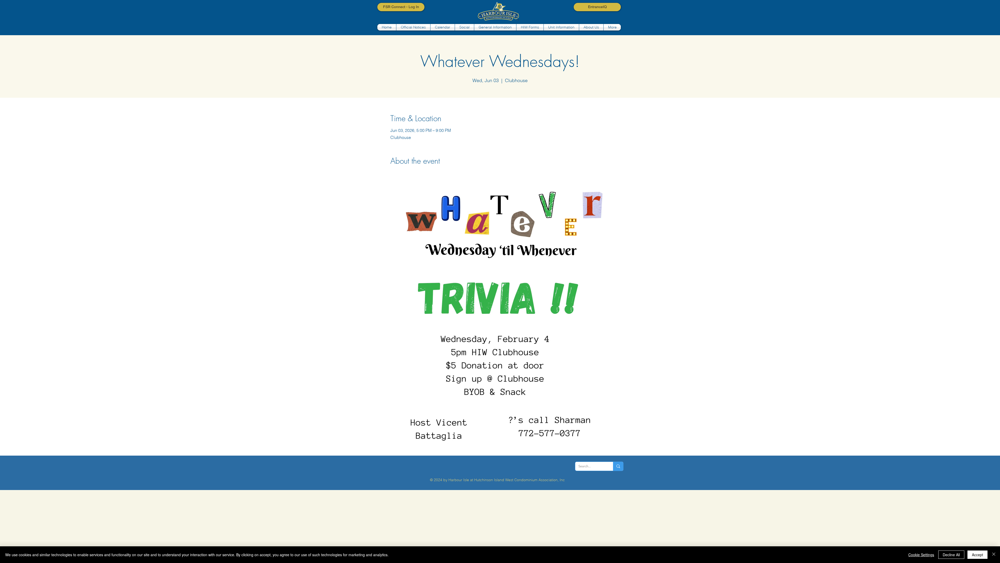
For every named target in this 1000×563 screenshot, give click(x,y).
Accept (977, 554)
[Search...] (618, 466)
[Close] (994, 554)
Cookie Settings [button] (921, 554)
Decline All (951, 554)
